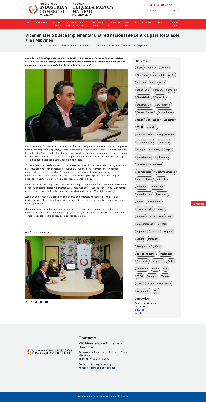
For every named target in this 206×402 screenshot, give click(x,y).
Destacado (140, 306)
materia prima (156, 216)
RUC (165, 268)
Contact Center (145, 112)
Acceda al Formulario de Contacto (97, 367)
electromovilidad (145, 134)
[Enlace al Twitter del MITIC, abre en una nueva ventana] (35, 302)
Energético (164, 142)
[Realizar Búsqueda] (175, 10)
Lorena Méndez (145, 209)
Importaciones (144, 179)
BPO (152, 82)
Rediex (171, 261)
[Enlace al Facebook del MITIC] (26, 302)
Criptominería (165, 112)
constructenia (162, 104)
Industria (161, 179)
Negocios (169, 231)
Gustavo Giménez (165, 171)
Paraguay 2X (143, 246)
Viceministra (143, 291)
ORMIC (140, 239)
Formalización (144, 171)
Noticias (41, 45)
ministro (162, 224)
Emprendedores (145, 142)
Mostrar (199, 203)
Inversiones (157, 186)
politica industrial (146, 253)
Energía (141, 149)
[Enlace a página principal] (71, 9)
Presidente (142, 261)
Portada (29, 45)
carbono (159, 89)
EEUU (140, 127)
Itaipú (140, 201)
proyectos (157, 261)
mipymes (141, 231)
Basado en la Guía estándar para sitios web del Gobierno (103, 396)
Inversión (142, 186)
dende (140, 119)
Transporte (165, 283)
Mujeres (155, 231)
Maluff (161, 209)
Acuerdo (152, 67)
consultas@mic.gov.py (99, 364)
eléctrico (151, 127)
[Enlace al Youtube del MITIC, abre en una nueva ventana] (41, 302)
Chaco (171, 89)
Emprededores (166, 134)
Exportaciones (144, 157)
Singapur (152, 276)
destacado (153, 119)
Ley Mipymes (154, 201)
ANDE (171, 75)
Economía (168, 119)
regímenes (142, 268)
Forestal (157, 164)
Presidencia (165, 253)
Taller (139, 283)
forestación (143, 164)
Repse (155, 268)
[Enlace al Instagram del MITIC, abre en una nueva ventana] (31, 302)
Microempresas (145, 224)
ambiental (158, 75)
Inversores (161, 194)
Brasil (162, 82)
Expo (168, 149)
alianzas (165, 67)
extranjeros (163, 157)
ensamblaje (155, 149)
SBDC (140, 276)
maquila (141, 216)
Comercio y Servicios (146, 303)
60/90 (140, 67)
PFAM (158, 246)
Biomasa (141, 82)
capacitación (143, 89)
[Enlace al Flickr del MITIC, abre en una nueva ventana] (46, 302)
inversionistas (144, 194)
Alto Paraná (143, 75)
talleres (151, 283)
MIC (170, 216)
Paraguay (153, 239)
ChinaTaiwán (143, 97)
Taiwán (165, 276)
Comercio (160, 97)
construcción (144, 104)
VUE (156, 291)
